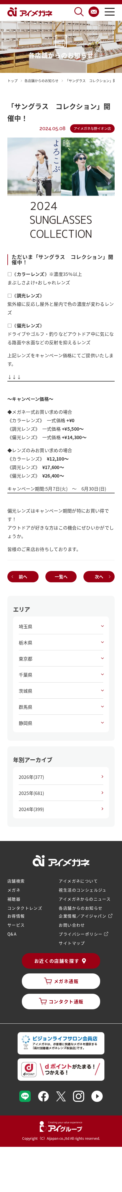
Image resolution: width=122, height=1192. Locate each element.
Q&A (12, 934)
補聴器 (13, 899)
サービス (16, 925)
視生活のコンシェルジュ (82, 890)
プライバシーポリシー (80, 934)
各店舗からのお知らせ (80, 908)
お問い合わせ (72, 925)
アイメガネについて (78, 881)
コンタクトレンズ (24, 908)
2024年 (31, 809)
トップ (12, 80)
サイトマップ (72, 943)
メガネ (13, 890)
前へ (23, 576)
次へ (99, 576)
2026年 (31, 776)
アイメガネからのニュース (85, 899)
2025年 (31, 793)
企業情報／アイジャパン (82, 916)
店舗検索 (16, 881)
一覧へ (61, 576)
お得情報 (16, 916)
